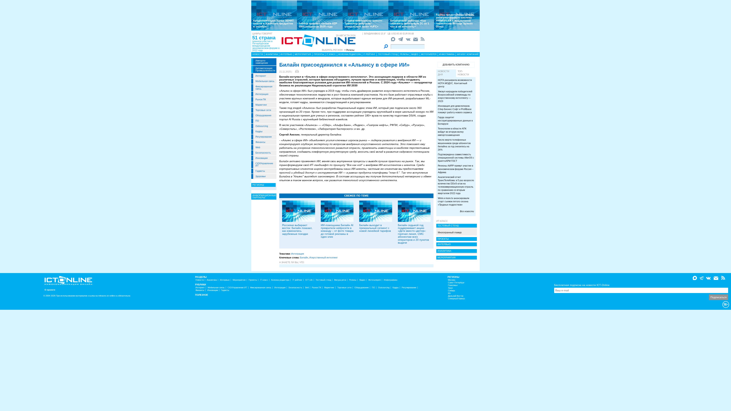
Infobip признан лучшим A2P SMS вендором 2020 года (318, 25)
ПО (257, 121)
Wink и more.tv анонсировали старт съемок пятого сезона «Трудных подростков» (453, 201)
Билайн (304, 257)
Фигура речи (340, 280)
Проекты (319, 54)
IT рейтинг (369, 54)
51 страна (263, 38)
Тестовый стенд (387, 54)
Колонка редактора (349, 54)
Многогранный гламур (450, 232)
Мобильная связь (264, 81)
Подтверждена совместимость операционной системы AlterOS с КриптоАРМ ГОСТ (456, 157)
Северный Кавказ (456, 299)
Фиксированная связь (263, 87)
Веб (307, 288)
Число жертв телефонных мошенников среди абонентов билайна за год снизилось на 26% (454, 145)
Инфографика (446, 54)
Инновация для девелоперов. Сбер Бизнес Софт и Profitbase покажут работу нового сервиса (455, 109)
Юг (449, 293)
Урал (450, 288)
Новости (257, 54)
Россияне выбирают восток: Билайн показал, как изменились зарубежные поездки (297, 229)
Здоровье (260, 176)
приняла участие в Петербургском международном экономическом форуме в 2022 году (265, 46)
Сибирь (451, 291)
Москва (451, 280)
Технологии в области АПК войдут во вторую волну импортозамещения (452, 131)
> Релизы (349, 50)
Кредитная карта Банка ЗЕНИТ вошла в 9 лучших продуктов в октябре (273, 23)
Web (257, 147)
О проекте (50, 290)
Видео (414, 54)
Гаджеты (260, 171)
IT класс (331, 54)
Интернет (260, 76)
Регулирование (263, 137)
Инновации (261, 158)
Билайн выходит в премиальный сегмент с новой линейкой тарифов (375, 228)
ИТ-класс (442, 221)
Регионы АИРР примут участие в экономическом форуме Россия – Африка (455, 169)
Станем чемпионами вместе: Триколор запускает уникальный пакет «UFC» (364, 23)
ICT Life (309, 280)
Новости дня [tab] (443, 73)
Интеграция (261, 94)
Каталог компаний (468, 54)
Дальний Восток (455, 296)
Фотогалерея (429, 54)
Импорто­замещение (261, 62)
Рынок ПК (260, 99)
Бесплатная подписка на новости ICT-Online (582, 285)
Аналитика (272, 54)
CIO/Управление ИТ (264, 164)
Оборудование (263, 115)
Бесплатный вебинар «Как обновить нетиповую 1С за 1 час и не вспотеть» (409, 23)
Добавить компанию (456, 64)
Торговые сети (263, 110)
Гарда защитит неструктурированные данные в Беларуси (455, 120)
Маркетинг (261, 105)
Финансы (260, 142)
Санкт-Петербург (456, 283)
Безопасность (263, 153)
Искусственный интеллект (323, 257)
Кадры (259, 131)
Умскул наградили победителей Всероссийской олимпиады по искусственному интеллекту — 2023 (455, 96)
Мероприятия (303, 54)
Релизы (404, 54)
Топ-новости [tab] (463, 73)
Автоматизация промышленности (265, 69)
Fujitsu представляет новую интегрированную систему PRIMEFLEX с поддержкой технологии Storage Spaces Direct (455, 20)
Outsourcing (261, 126)
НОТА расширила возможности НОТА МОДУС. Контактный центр (455, 83)
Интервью (286, 54)
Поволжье (453, 285)
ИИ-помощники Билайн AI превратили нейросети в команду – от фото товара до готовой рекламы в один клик (337, 231)
